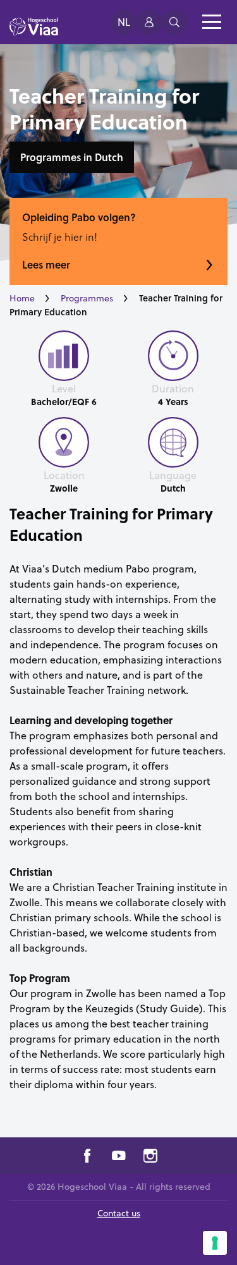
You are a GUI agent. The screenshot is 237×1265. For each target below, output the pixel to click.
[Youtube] (119, 1157)
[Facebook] (87, 1157)
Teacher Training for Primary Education (111, 524)
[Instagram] (150, 1157)
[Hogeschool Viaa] (33, 32)
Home (22, 298)
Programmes (87, 298)
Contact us (118, 1213)
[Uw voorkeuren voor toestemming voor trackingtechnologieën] (215, 1243)
